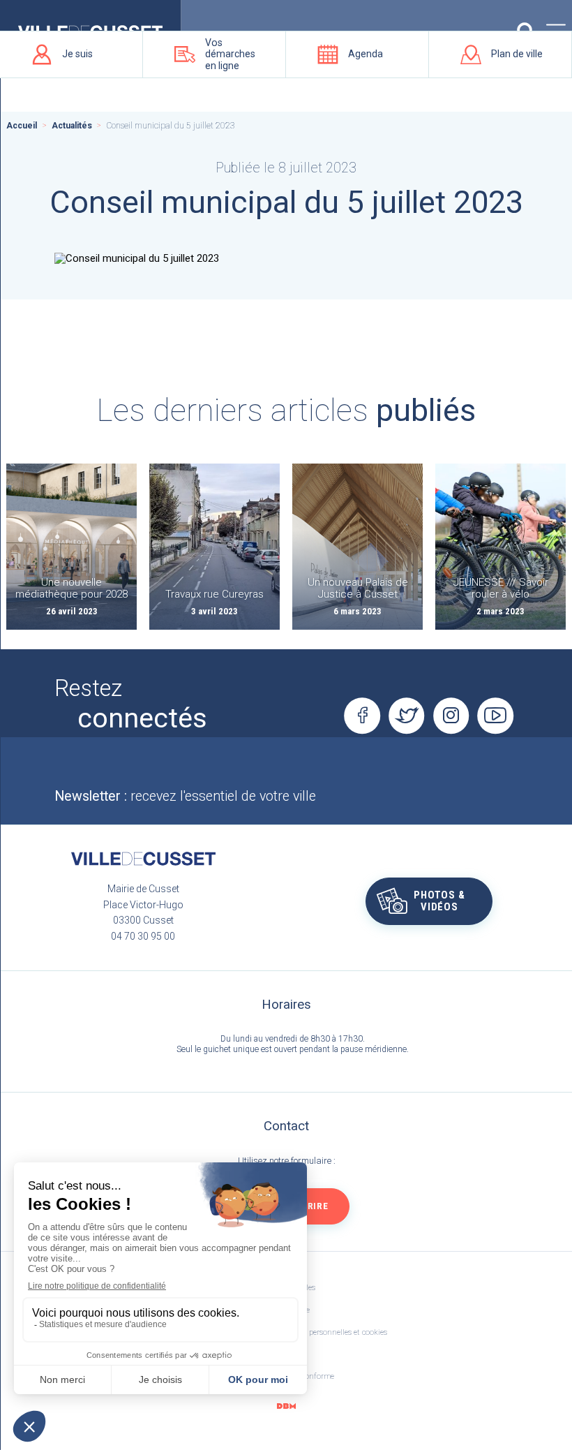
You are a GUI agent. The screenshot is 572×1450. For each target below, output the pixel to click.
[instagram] (451, 715)
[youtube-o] (496, 715)
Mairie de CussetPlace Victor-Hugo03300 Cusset (143, 904)
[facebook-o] (362, 715)
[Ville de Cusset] (143, 859)
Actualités (72, 126)
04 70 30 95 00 (143, 936)
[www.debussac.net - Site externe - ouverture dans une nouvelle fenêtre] (286, 1405)
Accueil (21, 126)
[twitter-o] (407, 715)
